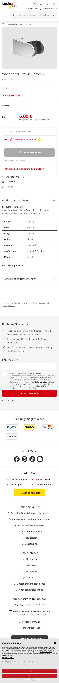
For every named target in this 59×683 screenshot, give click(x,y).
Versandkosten (43, 119)
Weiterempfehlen (15, 177)
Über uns (31, 577)
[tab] (29, 131)
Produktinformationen (15, 200)
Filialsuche (31, 559)
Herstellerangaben (11, 265)
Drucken (10, 182)
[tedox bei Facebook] (17, 459)
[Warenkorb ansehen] (54, 4)
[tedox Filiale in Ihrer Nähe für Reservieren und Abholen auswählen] (34, 4)
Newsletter (31, 537)
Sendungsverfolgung (31, 531)
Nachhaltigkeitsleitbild (31, 589)
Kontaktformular (31, 621)
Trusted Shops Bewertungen (19, 278)
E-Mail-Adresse (10, 360)
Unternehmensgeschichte (31, 583)
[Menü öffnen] (4, 14)
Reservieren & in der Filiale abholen (31, 519)
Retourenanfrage (31, 627)
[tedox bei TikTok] (32, 459)
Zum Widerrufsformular (31, 638)
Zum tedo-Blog (31, 492)
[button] (29, 48)
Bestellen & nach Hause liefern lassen (31, 513)
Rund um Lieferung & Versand (31, 525)
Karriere (31, 565)
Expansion (31, 571)
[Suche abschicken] (53, 14)
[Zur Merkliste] (41, 4)
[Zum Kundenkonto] (47, 4)
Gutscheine (31, 543)
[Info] (39, 139)
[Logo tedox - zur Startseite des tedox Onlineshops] (9, 5)
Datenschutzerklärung (44, 382)
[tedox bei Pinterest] (24, 459)
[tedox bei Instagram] (40, 459)
